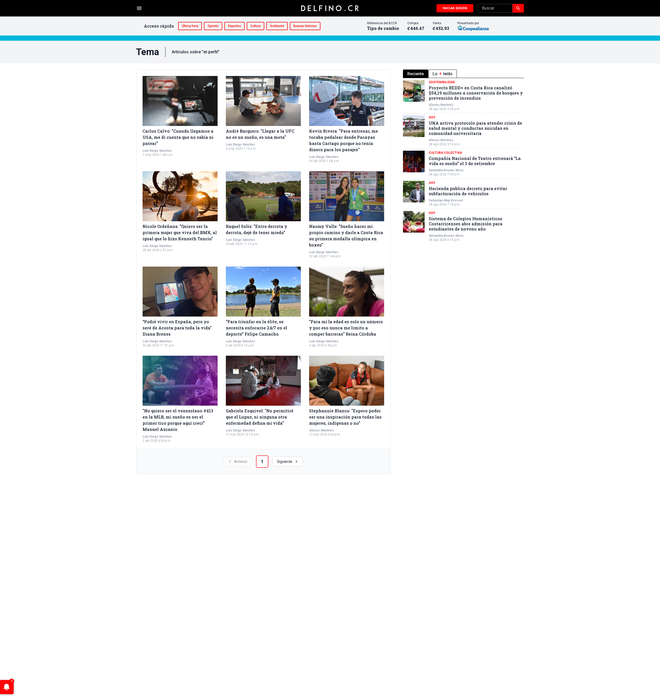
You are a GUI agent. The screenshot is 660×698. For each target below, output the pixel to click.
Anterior (241, 461)
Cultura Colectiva (445, 153)
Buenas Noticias (305, 26)
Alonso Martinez (321, 430)
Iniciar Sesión (455, 8)
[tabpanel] (463, 161)
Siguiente (284, 461)
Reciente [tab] (415, 73)
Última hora (190, 26)
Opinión (213, 26)
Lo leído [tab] (442, 73)
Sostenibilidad (442, 82)
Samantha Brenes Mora (446, 170)
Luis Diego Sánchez (157, 150)
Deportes (234, 26)
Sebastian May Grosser (446, 200)
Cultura (255, 26)
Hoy (432, 117)
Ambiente (277, 26)
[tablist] (463, 74)
